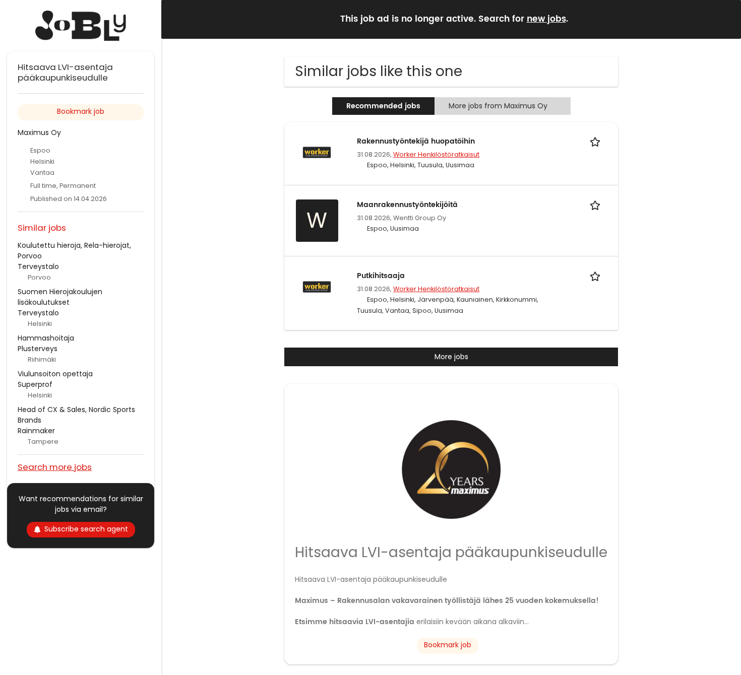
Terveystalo (38, 266)
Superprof (35, 384)
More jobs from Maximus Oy (498, 106)
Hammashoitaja (46, 338)
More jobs (451, 357)
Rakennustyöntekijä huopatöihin (416, 141)
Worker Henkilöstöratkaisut (436, 154)
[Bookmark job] (597, 141)
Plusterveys (37, 349)
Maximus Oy (39, 132)
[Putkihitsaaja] (316, 286)
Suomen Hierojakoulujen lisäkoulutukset (60, 297)
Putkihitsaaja (381, 276)
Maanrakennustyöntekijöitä (407, 205)
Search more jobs (55, 466)
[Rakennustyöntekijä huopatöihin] (316, 152)
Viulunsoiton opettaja (55, 374)
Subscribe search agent (86, 529)
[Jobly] (80, 26)
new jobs (546, 19)
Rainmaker (36, 431)
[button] (725, 19)
